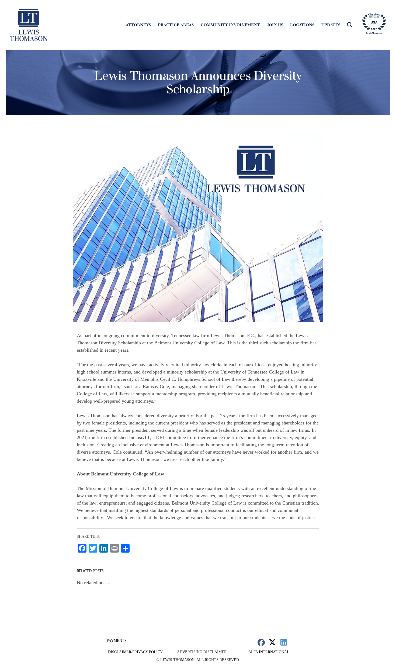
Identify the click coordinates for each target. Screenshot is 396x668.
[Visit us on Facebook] (261, 642)
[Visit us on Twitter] (272, 642)
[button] (350, 25)
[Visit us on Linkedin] (284, 642)
